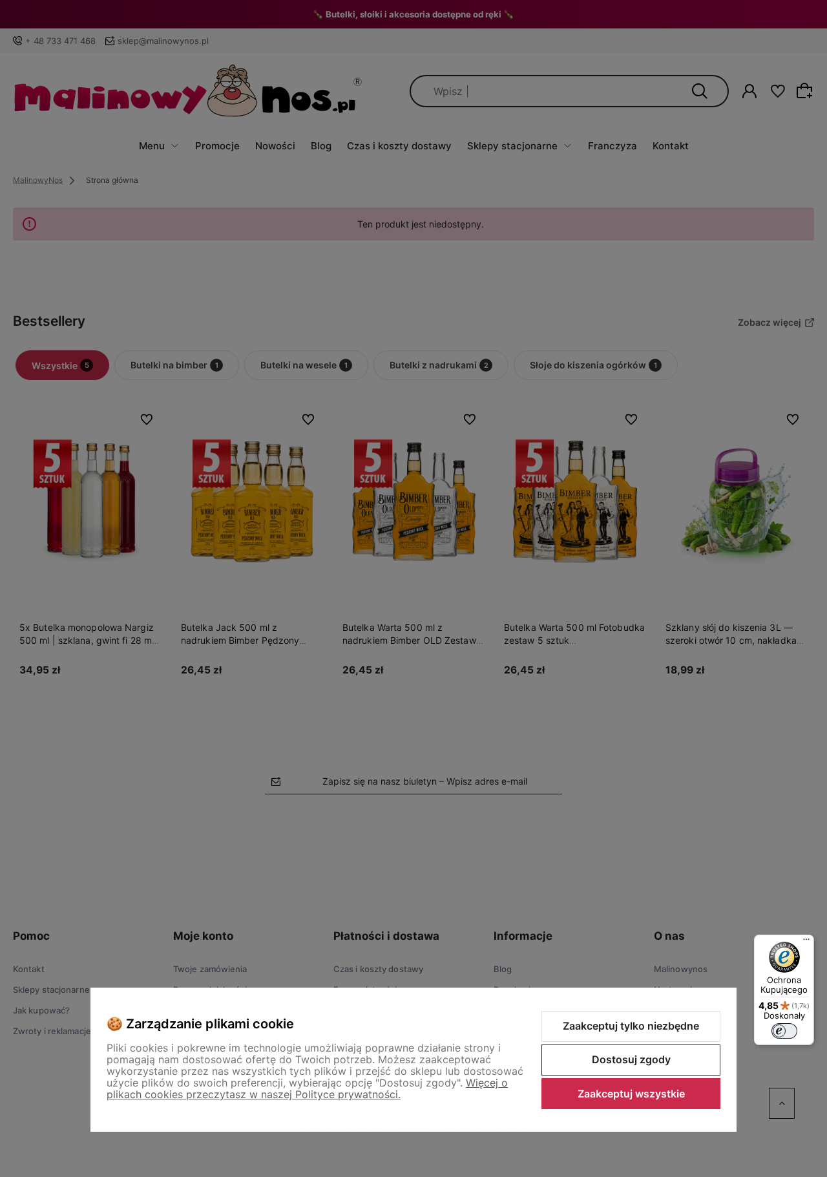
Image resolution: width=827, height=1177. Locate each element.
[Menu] (806, 942)
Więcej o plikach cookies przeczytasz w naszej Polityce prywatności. (307, 1088)
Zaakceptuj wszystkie (631, 1093)
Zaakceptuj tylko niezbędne (631, 1025)
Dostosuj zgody (631, 1059)
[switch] (784, 1031)
